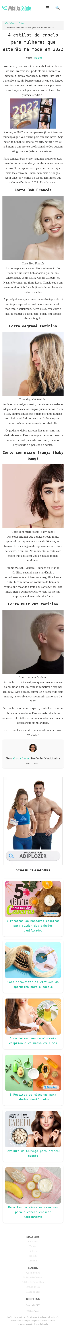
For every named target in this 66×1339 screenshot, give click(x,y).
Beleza (38, 57)
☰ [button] (47, 8)
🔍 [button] (57, 8)
